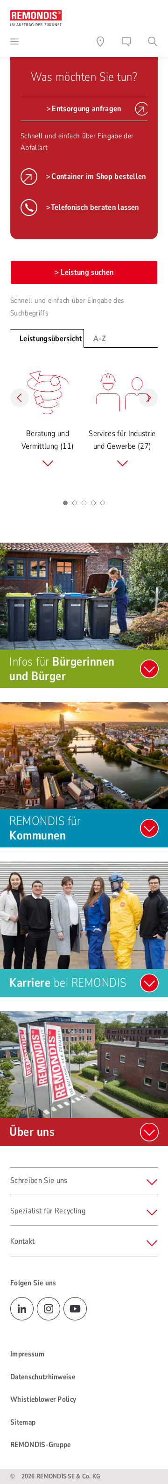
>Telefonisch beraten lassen (92, 207)
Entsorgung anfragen (86, 108)
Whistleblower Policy (43, 1399)
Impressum (27, 1354)
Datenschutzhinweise (42, 1377)
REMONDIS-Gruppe (40, 1445)
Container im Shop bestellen (98, 176)
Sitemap (22, 1422)
